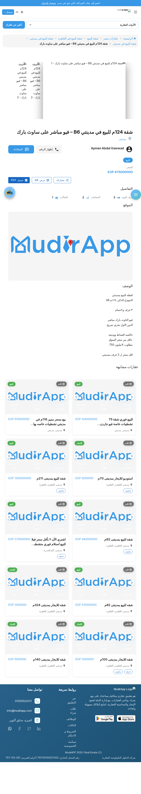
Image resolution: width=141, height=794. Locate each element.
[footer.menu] (136, 194)
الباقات (72, 725)
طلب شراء (73, 710)
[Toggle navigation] (135, 12)
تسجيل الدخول (48, 3)
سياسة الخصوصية (70, 743)
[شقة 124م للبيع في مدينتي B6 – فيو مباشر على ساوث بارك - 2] (34, 98)
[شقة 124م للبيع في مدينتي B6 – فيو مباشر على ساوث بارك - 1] (84, 97)
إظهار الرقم (46, 149)
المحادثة (18, 149)
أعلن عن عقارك (14, 24)
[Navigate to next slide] (131, 397)
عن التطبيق (71, 700)
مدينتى (122, 139)
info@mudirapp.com (19, 710)
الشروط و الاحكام (70, 733)
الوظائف (71, 719)
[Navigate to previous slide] (76, 397)
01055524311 (23, 701)
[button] (16, 12)
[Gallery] (104, 397)
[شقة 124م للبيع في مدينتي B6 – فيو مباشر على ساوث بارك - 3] (20, 98)
